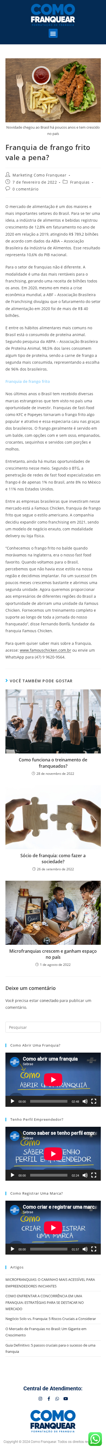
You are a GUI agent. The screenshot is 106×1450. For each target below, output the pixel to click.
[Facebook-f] (49, 1399)
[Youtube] (66, 1399)
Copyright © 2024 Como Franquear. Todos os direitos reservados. (53, 1442)
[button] (53, 33)
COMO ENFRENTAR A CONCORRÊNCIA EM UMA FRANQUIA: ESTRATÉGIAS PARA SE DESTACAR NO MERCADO (44, 1302)
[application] (53, 1080)
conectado (49, 1000)
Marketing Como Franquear (39, 175)
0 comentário (25, 189)
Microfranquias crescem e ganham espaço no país (53, 954)
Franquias (80, 182)
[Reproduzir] (12, 1101)
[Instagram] (40, 1399)
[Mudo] (85, 1101)
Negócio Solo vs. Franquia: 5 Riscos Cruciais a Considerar (50, 1318)
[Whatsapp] (57, 1399)
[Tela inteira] (93, 1101)
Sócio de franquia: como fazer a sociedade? (53, 859)
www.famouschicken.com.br (45, 650)
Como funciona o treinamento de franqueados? (53, 763)
